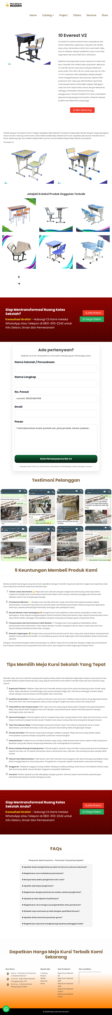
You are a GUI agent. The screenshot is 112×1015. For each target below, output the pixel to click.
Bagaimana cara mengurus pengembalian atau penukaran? (52, 905)
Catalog (47, 15)
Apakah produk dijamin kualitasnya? (41, 898)
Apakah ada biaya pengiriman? (39, 886)
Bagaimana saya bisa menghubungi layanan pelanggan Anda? (53, 924)
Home (33, 15)
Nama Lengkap (25, 377)
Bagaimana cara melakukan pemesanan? (44, 873)
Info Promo (94, 313)
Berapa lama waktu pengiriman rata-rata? (44, 879)
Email (18, 407)
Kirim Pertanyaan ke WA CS (56, 458)
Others (77, 15)
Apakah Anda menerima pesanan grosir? (43, 917)
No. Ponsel (22, 392)
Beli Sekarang (83, 110)
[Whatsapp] (6, 1008)
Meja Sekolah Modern (59, 1011)
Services (91, 15)
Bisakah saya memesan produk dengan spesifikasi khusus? (52, 911)
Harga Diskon (93, 319)
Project (63, 15)
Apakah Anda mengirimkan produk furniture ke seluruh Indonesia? (55, 867)
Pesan (19, 422)
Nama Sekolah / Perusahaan (35, 362)
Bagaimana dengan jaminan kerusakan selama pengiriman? (52, 892)
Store (105, 15)
